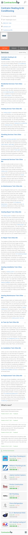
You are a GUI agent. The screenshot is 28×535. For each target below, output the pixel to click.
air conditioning (22, 63)
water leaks (11, 144)
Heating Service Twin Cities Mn (11, 109)
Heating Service (8, 125)
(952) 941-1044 (7, 23)
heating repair (20, 224)
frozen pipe (17, 150)
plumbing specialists (12, 139)
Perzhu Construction (16, 484)
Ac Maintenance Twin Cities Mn (11, 186)
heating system (7, 112)
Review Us (23, 48)
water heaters (4, 144)
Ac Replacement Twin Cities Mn (11, 376)
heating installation (5, 282)
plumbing (5, 65)
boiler (12, 92)
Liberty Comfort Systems (17, 475)
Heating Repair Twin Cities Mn (11, 212)
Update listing (22, 52)
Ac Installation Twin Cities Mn (11, 348)
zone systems (7, 95)
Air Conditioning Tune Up (13, 338)
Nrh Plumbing (14, 494)
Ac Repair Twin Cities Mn (9, 238)
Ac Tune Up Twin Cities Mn (10, 322)
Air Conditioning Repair (21, 254)
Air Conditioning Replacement (11, 393)
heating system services (18, 318)
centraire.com (7, 26)
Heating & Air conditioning (20, 123)
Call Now (4, 48)
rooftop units (4, 171)
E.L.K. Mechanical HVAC (17, 513)
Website (14, 48)
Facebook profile (7, 30)
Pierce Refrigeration (16, 503)
